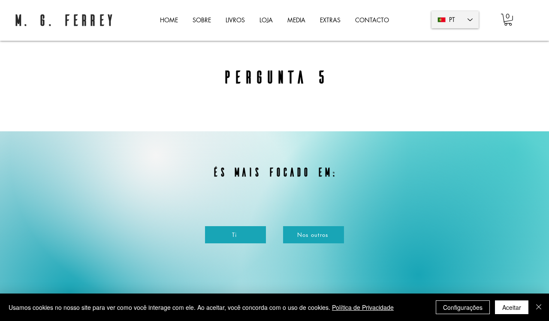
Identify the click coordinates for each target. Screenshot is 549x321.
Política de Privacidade (363, 307)
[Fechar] (539, 307)
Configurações (463, 307)
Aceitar (511, 307)
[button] (235, 20)
